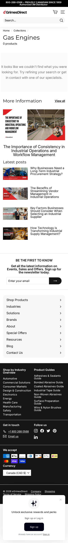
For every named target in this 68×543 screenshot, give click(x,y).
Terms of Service (12, 494)
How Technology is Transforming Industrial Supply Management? (46, 231)
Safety (7, 410)
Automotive (10, 378)
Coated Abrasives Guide (49, 386)
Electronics (10, 394)
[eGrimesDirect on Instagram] (36, 431)
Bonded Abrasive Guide (48, 382)
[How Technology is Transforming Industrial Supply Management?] (15, 233)
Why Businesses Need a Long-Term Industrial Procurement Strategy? (47, 171)
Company (36, 491)
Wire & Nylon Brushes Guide (47, 409)
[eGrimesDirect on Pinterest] (54, 431)
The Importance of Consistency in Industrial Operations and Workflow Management (34, 150)
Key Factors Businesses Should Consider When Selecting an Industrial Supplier (46, 212)
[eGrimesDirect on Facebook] (42, 431)
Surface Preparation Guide (46, 402)
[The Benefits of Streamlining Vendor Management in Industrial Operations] (15, 194)
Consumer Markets (15, 386)
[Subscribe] (55, 280)
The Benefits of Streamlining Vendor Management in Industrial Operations (44, 192)
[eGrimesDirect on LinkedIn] (36, 437)
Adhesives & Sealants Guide (47, 377)
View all (60, 100)
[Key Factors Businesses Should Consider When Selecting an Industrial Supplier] (15, 213)
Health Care (10, 402)
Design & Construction (17, 390)
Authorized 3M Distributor (34, 4)
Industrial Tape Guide (47, 390)
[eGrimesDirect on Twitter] (48, 431)
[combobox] (34, 20)
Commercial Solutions (16, 382)
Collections (20, 30)
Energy (7, 398)
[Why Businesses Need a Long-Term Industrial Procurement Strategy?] (15, 174)
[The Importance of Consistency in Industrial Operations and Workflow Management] (34, 124)
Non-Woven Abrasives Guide (48, 396)
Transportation (12, 414)
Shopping (50, 491)
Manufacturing (12, 406)
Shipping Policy (33, 494)
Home (6, 30)
